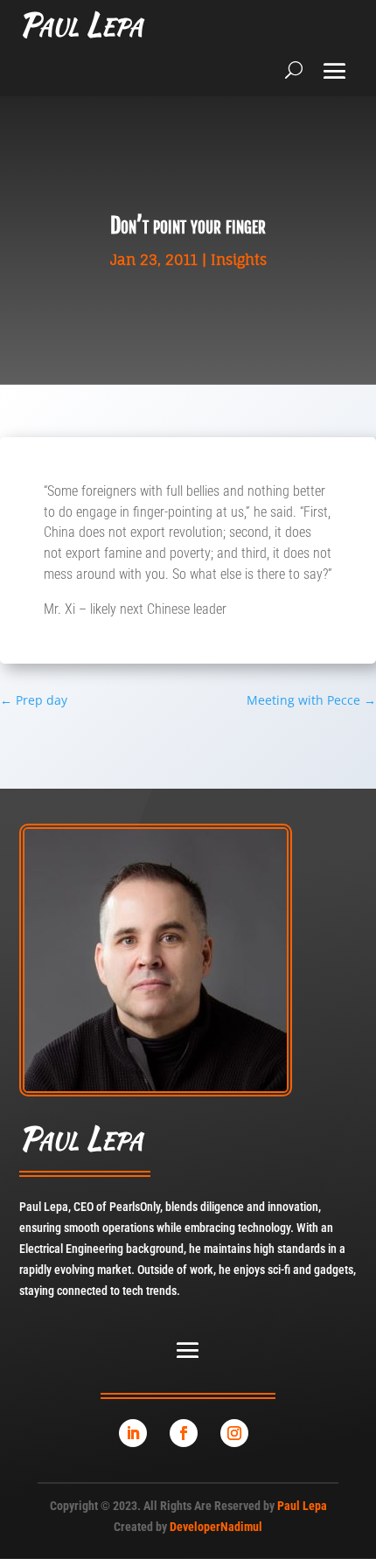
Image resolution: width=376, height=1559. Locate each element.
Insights (239, 259)
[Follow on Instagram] (234, 1433)
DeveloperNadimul (216, 1527)
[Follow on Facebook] (184, 1433)
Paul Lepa (302, 1506)
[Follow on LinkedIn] (133, 1433)
